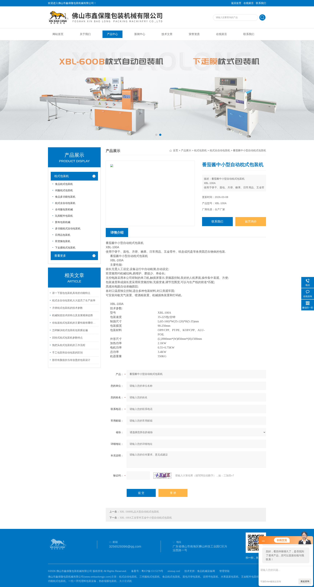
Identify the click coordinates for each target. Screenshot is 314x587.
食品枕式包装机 (64, 184)
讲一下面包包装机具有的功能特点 (71, 293)
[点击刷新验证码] (162, 475)
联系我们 (261, 3)
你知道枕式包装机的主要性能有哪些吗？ (75, 322)
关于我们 (85, 34)
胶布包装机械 (62, 222)
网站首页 (58, 34)
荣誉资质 (194, 34)
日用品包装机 (62, 235)
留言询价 (251, 221)
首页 (175, 150)
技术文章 (167, 34)
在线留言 (248, 3)
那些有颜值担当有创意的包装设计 (71, 360)
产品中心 (112, 34)
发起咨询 (305, 581)
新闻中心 (139, 34)
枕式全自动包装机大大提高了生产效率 (73, 300)
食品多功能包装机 (65, 196)
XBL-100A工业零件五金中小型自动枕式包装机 (146, 517)
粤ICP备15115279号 (152, 571)
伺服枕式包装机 (64, 190)
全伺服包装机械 (64, 209)
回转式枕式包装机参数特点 (67, 337)
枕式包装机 (61, 176)
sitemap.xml (174, 571)
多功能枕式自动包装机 (67, 228)
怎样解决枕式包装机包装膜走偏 (70, 330)
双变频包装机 (62, 241)
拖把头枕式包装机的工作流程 (68, 345)
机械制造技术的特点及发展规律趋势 (72, 315)
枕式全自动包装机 (65, 203)
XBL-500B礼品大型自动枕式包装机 (139, 511)
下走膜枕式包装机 (65, 247)
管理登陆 (224, 571)
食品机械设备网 (206, 571)
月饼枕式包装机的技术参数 (67, 308)
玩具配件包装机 (64, 215)
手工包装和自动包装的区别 (67, 352)
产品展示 (186, 150)
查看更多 (60, 255)
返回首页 (236, 3)
